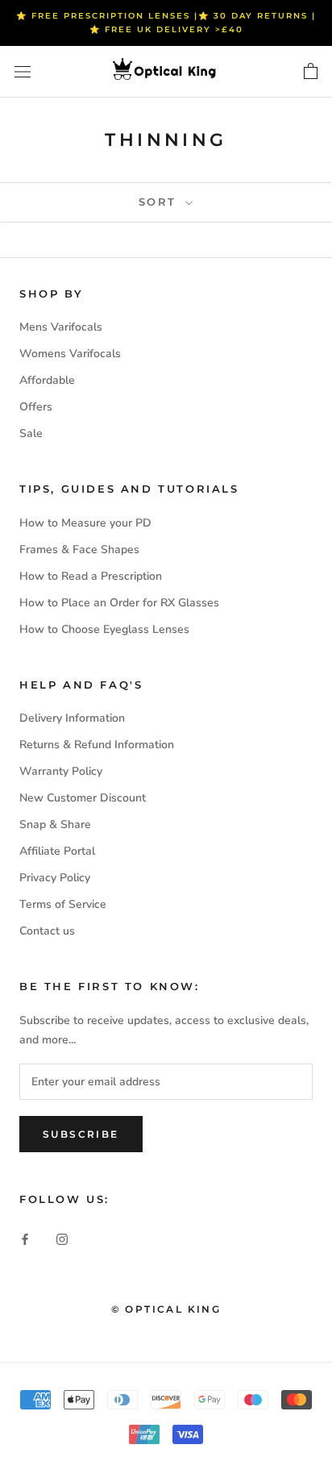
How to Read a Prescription (90, 576)
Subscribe (81, 1134)
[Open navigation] (23, 72)
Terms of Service (62, 904)
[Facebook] (25, 1238)
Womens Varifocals (70, 353)
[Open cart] (310, 72)
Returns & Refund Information (96, 744)
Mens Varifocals (60, 327)
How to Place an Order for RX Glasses (119, 602)
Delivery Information (72, 718)
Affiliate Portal (57, 851)
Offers (35, 406)
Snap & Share (55, 824)
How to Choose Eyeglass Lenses (104, 629)
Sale (31, 433)
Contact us (47, 931)
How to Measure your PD (85, 523)
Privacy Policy (54, 877)
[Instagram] (62, 1238)
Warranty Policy (60, 771)
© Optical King (166, 1309)
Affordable (47, 380)
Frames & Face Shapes (79, 549)
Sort (160, 201)
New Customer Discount (82, 798)
